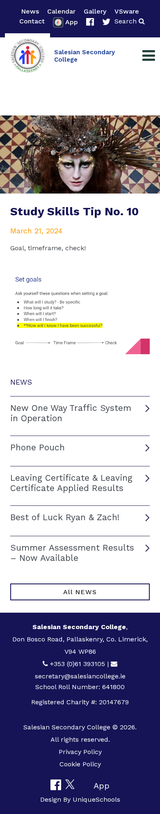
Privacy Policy (80, 752)
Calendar (61, 11)
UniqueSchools (96, 799)
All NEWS (79, 592)
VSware (126, 11)
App (71, 22)
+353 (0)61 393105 (77, 664)
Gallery (95, 11)
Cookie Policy (80, 764)
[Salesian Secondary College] (27, 55)
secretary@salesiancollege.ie (80, 676)
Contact (32, 21)
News (30, 11)
